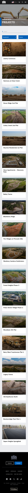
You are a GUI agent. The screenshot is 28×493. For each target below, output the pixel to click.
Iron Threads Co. (19, 483)
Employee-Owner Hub (15, 484)
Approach (13, 471)
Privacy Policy (7, 483)
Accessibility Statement (13, 483)
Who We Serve (18, 474)
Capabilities (9, 474)
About (7, 471)
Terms (4, 483)
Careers (20, 471)
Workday (11, 484)
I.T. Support (22, 483)
